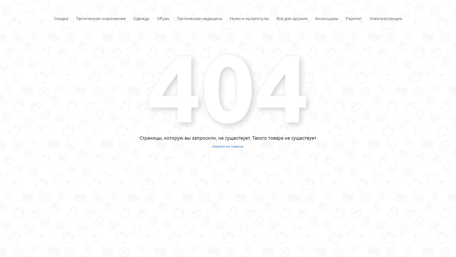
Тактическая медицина (199, 18)
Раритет (354, 18)
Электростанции (386, 18)
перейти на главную (228, 146)
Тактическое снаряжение (101, 18)
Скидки (61, 18)
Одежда (141, 18)
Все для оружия (292, 18)
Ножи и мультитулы (249, 18)
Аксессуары (326, 18)
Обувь (163, 18)
